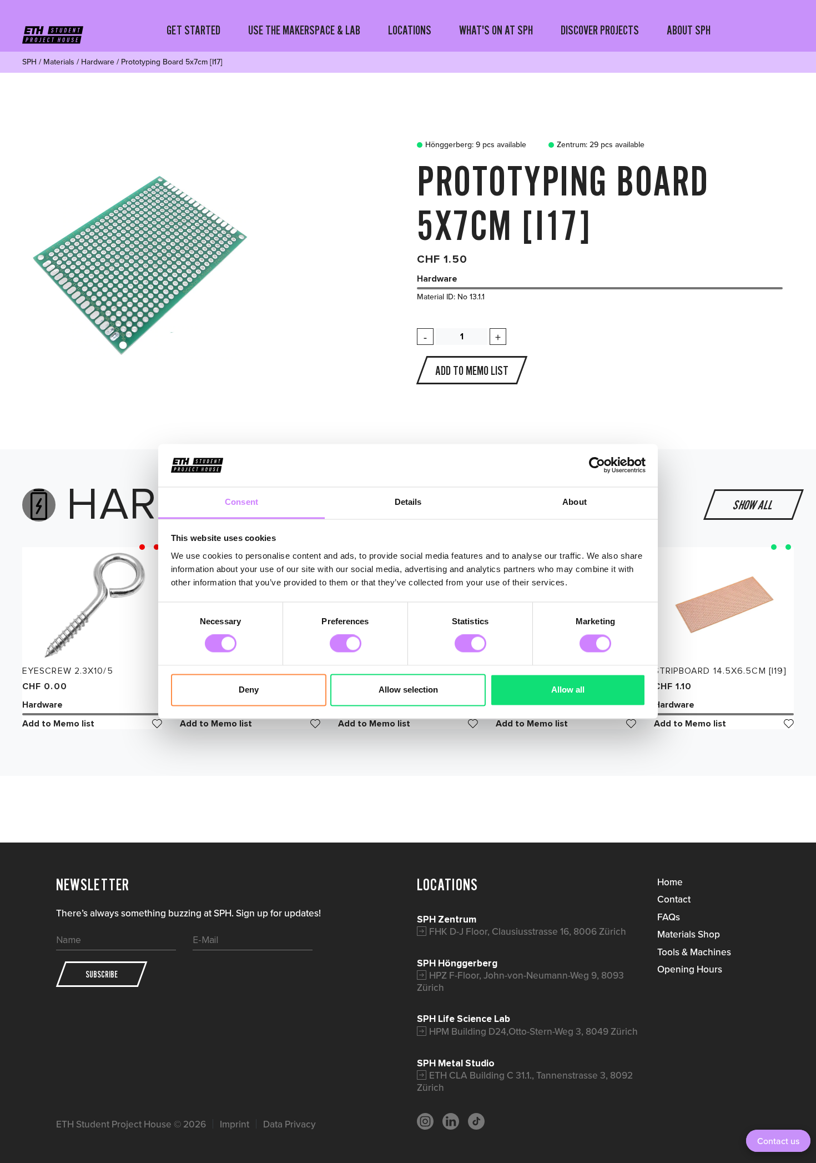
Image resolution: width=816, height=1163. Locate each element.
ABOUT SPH (689, 30)
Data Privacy (289, 1124)
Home (670, 882)
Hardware (97, 61)
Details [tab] (408, 502)
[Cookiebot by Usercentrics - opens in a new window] (597, 465)
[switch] (345, 644)
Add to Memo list (58, 723)
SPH (29, 61)
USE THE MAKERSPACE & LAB (304, 30)
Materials (58, 61)
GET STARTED (193, 30)
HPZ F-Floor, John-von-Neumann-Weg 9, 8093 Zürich (520, 981)
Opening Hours (689, 969)
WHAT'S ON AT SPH (496, 30)
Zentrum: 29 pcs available (600, 145)
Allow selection (408, 689)
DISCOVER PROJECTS (600, 30)
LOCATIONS (409, 30)
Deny (249, 689)
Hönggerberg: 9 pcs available (475, 145)
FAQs (668, 917)
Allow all (568, 689)
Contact (674, 899)
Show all (754, 505)
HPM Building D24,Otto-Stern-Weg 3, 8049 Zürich (533, 1031)
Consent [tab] (241, 502)
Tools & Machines (694, 952)
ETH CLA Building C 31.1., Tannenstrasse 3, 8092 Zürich (525, 1081)
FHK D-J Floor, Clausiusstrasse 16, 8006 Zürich (527, 931)
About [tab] (574, 502)
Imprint (234, 1124)
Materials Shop (688, 934)
